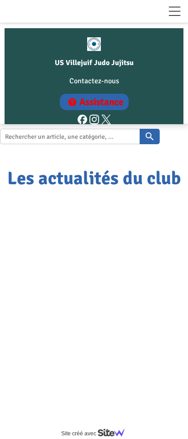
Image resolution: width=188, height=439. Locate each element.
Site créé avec (79, 433)
